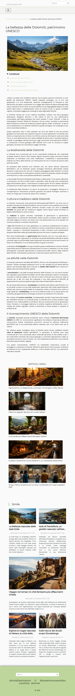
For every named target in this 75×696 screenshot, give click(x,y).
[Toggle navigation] (8, 10)
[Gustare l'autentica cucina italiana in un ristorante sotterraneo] (36, 449)
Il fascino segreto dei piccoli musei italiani (27, 412)
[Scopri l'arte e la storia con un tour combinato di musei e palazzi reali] (37, 474)
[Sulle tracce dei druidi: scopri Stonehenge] (52, 620)
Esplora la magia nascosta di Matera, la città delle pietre (22, 633)
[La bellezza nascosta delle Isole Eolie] (22, 516)
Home (8, 19)
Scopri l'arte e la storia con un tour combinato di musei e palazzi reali (37, 486)
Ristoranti (45, 680)
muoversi (55, 680)
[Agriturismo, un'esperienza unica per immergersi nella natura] (36, 377)
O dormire (35, 682)
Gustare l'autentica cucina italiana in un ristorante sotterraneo (36, 460)
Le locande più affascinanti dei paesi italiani (28, 436)
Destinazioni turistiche (20, 19)
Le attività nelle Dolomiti (18, 86)
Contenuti (14, 73)
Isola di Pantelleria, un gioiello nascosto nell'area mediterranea (52, 529)
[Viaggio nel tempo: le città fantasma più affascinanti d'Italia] (37, 573)
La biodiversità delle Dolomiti (20, 78)
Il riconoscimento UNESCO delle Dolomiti (24, 90)
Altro (63, 680)
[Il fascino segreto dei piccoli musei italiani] (27, 401)
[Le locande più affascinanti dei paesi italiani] (28, 425)
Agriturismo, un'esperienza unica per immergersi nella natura (36, 388)
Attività (13, 680)
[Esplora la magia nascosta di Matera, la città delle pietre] (22, 620)
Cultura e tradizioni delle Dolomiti (21, 82)
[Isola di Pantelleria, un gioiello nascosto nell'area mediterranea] (52, 516)
